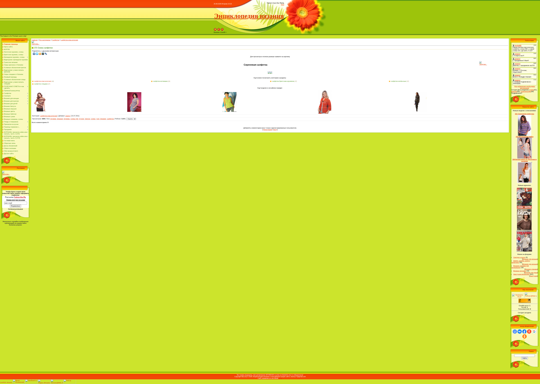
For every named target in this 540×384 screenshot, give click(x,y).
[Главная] (215, 30)
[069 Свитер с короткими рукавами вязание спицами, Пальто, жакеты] (39, 111)
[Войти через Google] (534, 331)
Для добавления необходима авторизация (524, 87)
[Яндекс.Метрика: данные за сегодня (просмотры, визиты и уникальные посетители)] (44, 381)
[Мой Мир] (42, 54)
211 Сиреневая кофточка (524, 114)
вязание (103, 119)
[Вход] (222, 30)
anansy (67, 116)
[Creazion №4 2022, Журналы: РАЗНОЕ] (524, 251)
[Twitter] (37, 54)
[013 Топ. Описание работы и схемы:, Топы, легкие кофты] (229, 111)
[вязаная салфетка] (269, 73)
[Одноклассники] (40, 54)
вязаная (60, 119)
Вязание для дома (531, 272)
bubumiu (514, 91)
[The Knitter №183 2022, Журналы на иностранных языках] (524, 229)
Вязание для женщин (530, 259)
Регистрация (267, 129)
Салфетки (55, 40)
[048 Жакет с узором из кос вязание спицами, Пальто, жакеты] (420, 111)
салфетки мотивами (160, 81)
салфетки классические (69, 40)
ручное (81, 119)
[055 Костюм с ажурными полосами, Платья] (134, 111)
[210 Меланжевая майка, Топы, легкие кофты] (524, 158)
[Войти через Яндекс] (529, 331)
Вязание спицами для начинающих (520, 266)
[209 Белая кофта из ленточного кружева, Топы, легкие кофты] (524, 182)
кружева (67, 119)
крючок (87, 119)
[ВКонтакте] (34, 54)
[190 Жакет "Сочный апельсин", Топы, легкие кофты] (325, 113)
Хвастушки (533, 276)
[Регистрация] (218, 30)
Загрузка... (6, 174)
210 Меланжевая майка (524, 136)
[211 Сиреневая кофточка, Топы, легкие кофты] (524, 135)
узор (97, 119)
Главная (35, 40)
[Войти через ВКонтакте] (520, 331)
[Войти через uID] (515, 331)
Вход (275, 129)
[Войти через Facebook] (524, 331)
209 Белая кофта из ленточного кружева (524, 160)
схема (93, 119)
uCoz (280, 378)
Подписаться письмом (15, 209)
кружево (53, 119)
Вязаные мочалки (519, 271)
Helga (532, 90)
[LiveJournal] (45, 54)
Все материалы (44, 40)
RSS (282, 4)
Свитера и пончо (519, 257)
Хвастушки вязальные (521, 274)
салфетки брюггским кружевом (283, 81)
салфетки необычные (398, 81)
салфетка (110, 119)
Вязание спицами (531, 269)
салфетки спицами (41, 84)
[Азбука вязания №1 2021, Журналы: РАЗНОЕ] (524, 208)
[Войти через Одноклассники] (524, 336)
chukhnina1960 (526, 91)
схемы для (74, 119)
